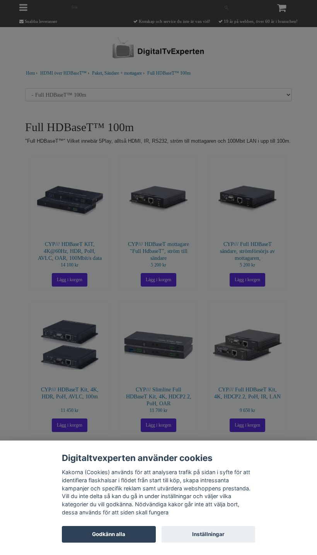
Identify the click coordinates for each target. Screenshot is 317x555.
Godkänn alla (108, 534)
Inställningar (208, 534)
